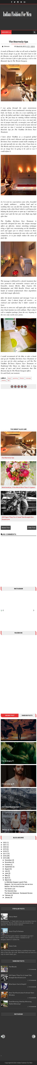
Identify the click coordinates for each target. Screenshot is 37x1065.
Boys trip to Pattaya (16, 931)
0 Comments (32, 969)
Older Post (31, 528)
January (7, 897)
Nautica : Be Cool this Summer (14, 886)
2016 (5, 856)
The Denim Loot (10, 889)
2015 (5, 858)
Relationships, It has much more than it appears (18, 487)
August (7, 869)
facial (9, 378)
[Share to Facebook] (32, 47)
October (8, 864)
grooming (15, 378)
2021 (5, 845)
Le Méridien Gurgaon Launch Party (16, 882)
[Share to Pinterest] (34, 47)
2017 (5, 854)
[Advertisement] (18, 26)
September (9, 867)
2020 (5, 847)
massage (28, 378)
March (7, 880)
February (8, 895)
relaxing (4, 380)
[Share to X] (30, 47)
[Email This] (27, 47)
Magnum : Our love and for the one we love (19, 884)
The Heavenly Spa (8, 458)
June (6, 873)
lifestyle (22, 378)
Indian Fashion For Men (24, 1063)
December (8, 860)
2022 (5, 843)
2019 (5, 849)
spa (8, 380)
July (6, 871)
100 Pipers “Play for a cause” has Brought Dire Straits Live (17, 518)
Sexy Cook (13, 946)
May (6, 875)
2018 (5, 851)
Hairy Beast (13, 917)
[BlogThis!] (29, 47)
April (6, 878)
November (8, 862)
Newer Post (6, 528)
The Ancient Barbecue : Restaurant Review (18, 893)
